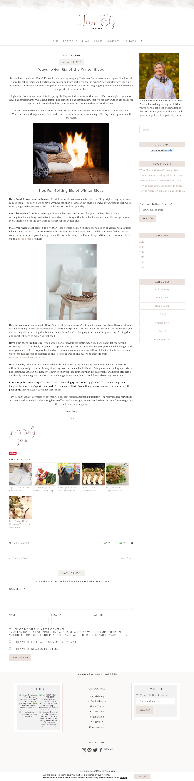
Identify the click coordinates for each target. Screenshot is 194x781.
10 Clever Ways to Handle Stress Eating (43, 489)
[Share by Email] (132, 543)
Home (55, 41)
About (98, 41)
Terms (93, 635)
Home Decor (162, 305)
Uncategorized (162, 339)
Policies (130, 41)
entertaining (162, 289)
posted (60, 353)
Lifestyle (76, 55)
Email (56, 615)
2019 (141, 241)
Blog (85, 41)
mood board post (27, 238)
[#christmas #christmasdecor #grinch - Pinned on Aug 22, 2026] (28, 714)
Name (14, 615)
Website (99, 615)
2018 (141, 246)
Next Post (125, 558)
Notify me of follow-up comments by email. (44, 642)
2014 (141, 267)
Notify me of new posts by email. (36, 649)
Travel (162, 331)
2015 (141, 262)
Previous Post (20, 558)
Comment (17, 589)
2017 (141, 252)
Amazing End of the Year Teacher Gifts (67, 489)
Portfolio (70, 41)
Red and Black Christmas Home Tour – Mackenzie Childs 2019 (162, 180)
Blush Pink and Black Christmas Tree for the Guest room (20, 524)
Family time (162, 297)
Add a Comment (22, 542)
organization (162, 322)
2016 (141, 257)
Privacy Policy (116, 635)
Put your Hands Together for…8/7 (114, 489)
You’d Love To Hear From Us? (155, 204)
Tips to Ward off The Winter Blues (19, 489)
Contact (113, 41)
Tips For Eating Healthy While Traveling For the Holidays (162, 175)
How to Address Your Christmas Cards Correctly (162, 190)
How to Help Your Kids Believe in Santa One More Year (162, 185)
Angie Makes (108, 770)
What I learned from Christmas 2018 (159, 170)
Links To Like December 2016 (89, 489)
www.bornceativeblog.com (23, 357)
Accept (142, 776)
